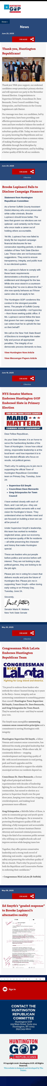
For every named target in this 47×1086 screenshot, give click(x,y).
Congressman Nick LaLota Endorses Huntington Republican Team (20, 653)
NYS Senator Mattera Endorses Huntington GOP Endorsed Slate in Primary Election (21, 400)
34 (40, 979)
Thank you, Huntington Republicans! (19, 51)
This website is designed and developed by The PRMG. (23, 1069)
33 (36, 979)
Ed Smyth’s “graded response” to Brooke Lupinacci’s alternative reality (23, 910)
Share (23, 39)
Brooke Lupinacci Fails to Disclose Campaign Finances (22, 189)
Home (5, 21)
